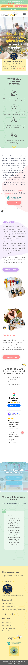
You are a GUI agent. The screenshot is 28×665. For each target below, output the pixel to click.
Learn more (20, 68)
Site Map (18, 663)
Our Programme (7, 625)
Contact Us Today (11, 3)
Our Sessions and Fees (8, 628)
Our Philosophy (6, 622)
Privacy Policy (11, 663)
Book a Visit (5, 631)
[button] (24, 14)
